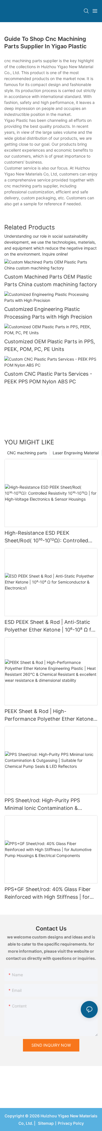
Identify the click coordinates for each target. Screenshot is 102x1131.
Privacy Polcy (71, 1123)
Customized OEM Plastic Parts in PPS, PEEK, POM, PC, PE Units (49, 345)
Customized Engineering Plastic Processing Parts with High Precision (48, 313)
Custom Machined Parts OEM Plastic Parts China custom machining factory (50, 280)
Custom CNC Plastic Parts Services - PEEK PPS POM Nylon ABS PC (48, 377)
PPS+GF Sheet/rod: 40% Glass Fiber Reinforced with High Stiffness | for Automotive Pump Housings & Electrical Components (48, 893)
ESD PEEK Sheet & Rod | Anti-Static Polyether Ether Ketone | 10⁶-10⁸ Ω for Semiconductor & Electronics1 (50, 626)
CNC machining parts (27, 452)
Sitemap (45, 1123)
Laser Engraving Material (76, 452)
